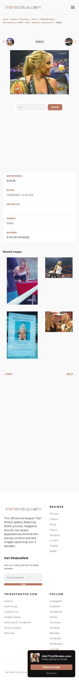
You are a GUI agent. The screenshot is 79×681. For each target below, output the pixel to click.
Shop (53, 524)
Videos (54, 519)
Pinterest (55, 638)
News (53, 529)
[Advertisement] (39, 141)
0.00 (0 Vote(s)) (18, 237)
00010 (11, 180)
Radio (53, 551)
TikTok (53, 617)
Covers (54, 540)
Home (5, 19)
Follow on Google (51, 667)
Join (23, 584)
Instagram (56, 601)
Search (8, 601)
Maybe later (51, 673)
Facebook (56, 611)
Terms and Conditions (17, 622)
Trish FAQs (10, 606)
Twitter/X (55, 606)
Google (54, 649)
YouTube (55, 622)
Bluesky (55, 633)
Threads (55, 627)
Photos (14, 19)
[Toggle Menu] (72, 7)
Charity (54, 545)
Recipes (55, 535)
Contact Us (11, 611)
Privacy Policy (12, 627)
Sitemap (9, 633)
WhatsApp (56, 643)
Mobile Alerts (12, 617)
